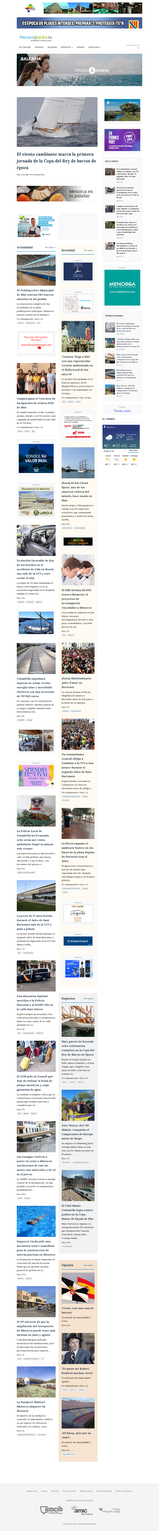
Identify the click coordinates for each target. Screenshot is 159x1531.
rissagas (27, 1198)
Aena (19, 1359)
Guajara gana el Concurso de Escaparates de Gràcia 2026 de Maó (36, 403)
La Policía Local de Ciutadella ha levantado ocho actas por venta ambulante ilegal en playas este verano (35, 839)
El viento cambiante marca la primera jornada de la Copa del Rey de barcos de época (56, 160)
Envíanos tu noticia (69, 1491)
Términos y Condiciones (123, 1491)
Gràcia (27, 431)
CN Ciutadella (67, 1246)
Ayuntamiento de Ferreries (71, 796)
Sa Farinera (42, 1435)
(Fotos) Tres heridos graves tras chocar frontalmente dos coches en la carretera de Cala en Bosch (128, 193)
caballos (85, 796)
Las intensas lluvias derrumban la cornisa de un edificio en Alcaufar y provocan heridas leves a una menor (127, 248)
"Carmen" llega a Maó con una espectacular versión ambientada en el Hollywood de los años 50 (77, 365)
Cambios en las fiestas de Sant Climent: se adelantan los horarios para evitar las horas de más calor (128, 210)
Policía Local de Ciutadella (26, 872)
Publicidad (55, 1491)
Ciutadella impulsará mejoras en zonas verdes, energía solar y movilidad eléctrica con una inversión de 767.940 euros (35, 687)
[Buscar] (138, 48)
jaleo (19, 953)
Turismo (33, 1113)
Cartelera (94, 47)
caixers (65, 892)
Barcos (65, 1082)
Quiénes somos (32, 1491)
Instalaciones (30, 323)
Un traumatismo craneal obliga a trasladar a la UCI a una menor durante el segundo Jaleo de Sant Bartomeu (128, 174)
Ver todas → (50, 247)
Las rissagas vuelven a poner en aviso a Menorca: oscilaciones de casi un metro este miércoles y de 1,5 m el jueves (36, 1165)
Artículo (65, 1390)
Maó (38, 323)
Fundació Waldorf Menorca (26, 1435)
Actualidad (25, 47)
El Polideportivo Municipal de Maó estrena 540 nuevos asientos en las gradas (35, 295)
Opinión (80, 47)
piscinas (28, 1278)
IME (64, 635)
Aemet (20, 1198)
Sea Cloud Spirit (80, 528)
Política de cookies (86, 1491)
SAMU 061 (39, 1033)
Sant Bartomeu (28, 953)
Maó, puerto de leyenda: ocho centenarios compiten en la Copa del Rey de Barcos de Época (127, 358)
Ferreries (66, 711)
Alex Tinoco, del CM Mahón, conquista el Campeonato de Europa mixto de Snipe (127, 389)
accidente (21, 602)
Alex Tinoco (66, 1162)
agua (19, 1113)
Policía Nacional (28, 1033)
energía (29, 720)
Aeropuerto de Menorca (31, 1359)
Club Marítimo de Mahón (81, 1162)
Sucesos (39, 47)
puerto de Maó (67, 528)
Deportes (67, 47)
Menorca (39, 602)
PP (42, 1359)
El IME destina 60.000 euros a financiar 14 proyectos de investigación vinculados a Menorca (76, 598)
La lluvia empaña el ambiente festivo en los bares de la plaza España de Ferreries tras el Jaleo (78, 852)
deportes (20, 323)
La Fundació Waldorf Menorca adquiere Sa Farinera (31, 1406)
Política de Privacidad (104, 1491)
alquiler (26, 1113)
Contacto (44, 1491)
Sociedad (52, 47)
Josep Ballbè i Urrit (68, 1454)
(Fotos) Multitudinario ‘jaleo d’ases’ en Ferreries (76, 683)
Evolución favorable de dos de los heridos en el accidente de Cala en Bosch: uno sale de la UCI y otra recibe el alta (35, 569)
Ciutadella (30, 602)
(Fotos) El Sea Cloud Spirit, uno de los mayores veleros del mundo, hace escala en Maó (77, 491)
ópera (78, 402)
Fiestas (20, 431)
